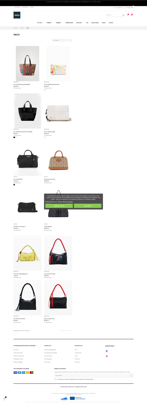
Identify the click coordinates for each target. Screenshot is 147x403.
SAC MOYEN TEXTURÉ (49, 274)
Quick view (17, 88)
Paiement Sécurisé (19, 356)
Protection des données (50, 352)
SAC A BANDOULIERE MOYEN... (52, 84)
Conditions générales (50, 349)
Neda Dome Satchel (49, 179)
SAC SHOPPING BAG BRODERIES (22, 84)
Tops (76, 356)
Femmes (77, 359)
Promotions (25, 7)
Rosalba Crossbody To (20, 226)
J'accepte (87, 206)
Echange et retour (18, 359)
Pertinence (62, 40)
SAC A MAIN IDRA (18, 179)
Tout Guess (47, 362)
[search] (123, 15)
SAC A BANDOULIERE (49, 131)
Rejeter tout (59, 206)
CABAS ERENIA (48, 226)
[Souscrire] (131, 375)
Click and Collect (18, 352)
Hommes (77, 362)
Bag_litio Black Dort (49, 318)
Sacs (76, 349)
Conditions (17, 7)
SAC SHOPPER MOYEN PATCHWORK (23, 131)
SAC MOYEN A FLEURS (19, 318)
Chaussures (78, 352)
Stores (32, 7)
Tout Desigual (48, 359)
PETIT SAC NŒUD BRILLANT (21, 274)
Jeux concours (48, 356)
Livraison (16, 349)
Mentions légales (18, 362)
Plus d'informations (51, 202)
